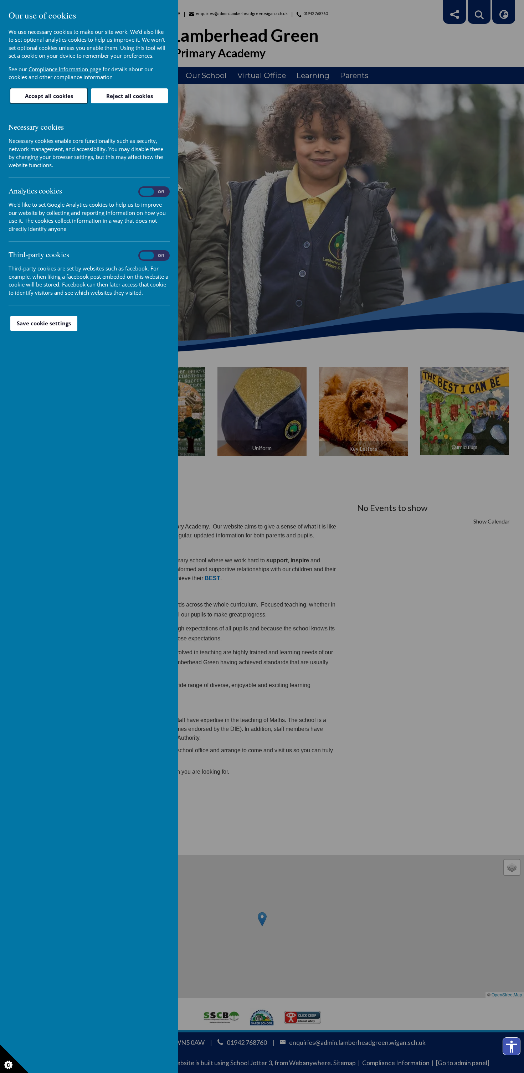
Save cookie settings (44, 323)
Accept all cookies (49, 95)
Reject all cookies (129, 95)
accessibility (511, 1047)
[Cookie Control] (14, 1058)
